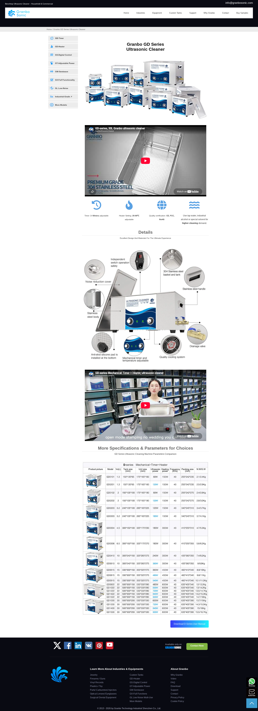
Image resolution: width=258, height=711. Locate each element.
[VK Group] (89, 646)
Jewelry (93, 675)
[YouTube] (110, 646)
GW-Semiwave (137, 690)
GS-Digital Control (138, 682)
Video (173, 679)
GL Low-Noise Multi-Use (141, 697)
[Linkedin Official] (78, 646)
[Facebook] (68, 646)
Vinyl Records (96, 682)
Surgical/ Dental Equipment (103, 697)
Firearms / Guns (97, 679)
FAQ (173, 682)
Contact (174, 694)
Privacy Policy (177, 697)
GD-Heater (135, 679)
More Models (136, 701)
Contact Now (197, 646)
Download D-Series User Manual (189, 624)
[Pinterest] (99, 646)
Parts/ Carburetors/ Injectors (103, 690)
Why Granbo (177, 675)
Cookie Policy (177, 701)
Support (174, 690)
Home (49, 29)
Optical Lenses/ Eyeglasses (103, 694)
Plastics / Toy (96, 686)
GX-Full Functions (138, 694)
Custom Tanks (136, 675)
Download (175, 686)
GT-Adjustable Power (140, 686)
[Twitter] (57, 646)
